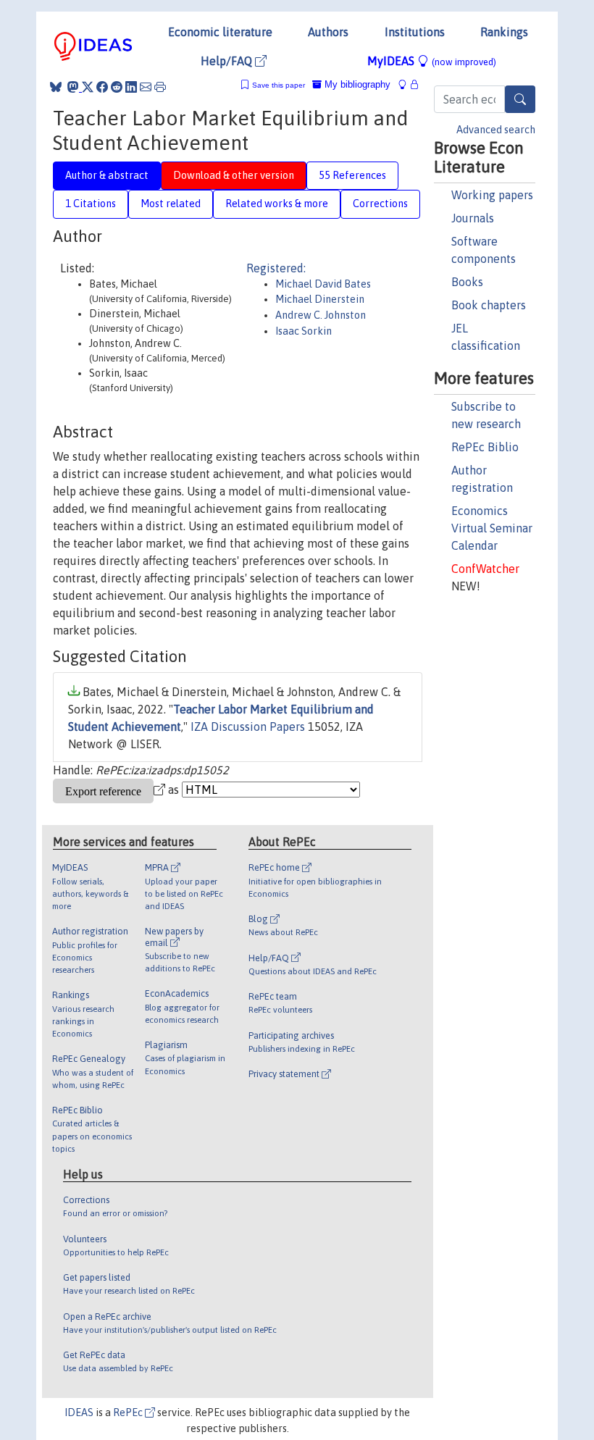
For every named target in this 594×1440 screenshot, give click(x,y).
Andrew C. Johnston (320, 315)
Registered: (276, 268)
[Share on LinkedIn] (131, 86)
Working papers (492, 194)
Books (467, 281)
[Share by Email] (145, 86)
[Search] (520, 99)
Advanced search (495, 129)
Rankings (504, 31)
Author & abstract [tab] (106, 175)
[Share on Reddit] (116, 86)
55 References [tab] (352, 175)
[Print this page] (160, 86)
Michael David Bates (323, 284)
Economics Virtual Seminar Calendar (491, 528)
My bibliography (356, 84)
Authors (328, 31)
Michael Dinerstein (319, 299)
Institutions (415, 31)
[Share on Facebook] (102, 86)
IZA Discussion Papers (248, 726)
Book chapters (488, 304)
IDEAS (78, 1412)
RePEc (129, 1412)
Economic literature (220, 31)
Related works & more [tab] (276, 203)
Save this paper (278, 85)
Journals (472, 218)
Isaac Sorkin (303, 331)
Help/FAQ (228, 60)
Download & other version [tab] (233, 175)
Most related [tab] (171, 203)
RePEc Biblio (485, 446)
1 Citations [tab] (90, 203)
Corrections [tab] (380, 203)
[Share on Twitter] (87, 86)
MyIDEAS (431, 60)
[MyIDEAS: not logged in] (406, 84)
